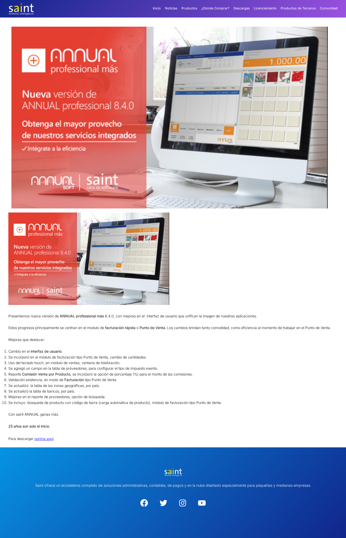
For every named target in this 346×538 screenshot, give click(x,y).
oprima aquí (43, 438)
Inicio (157, 8)
